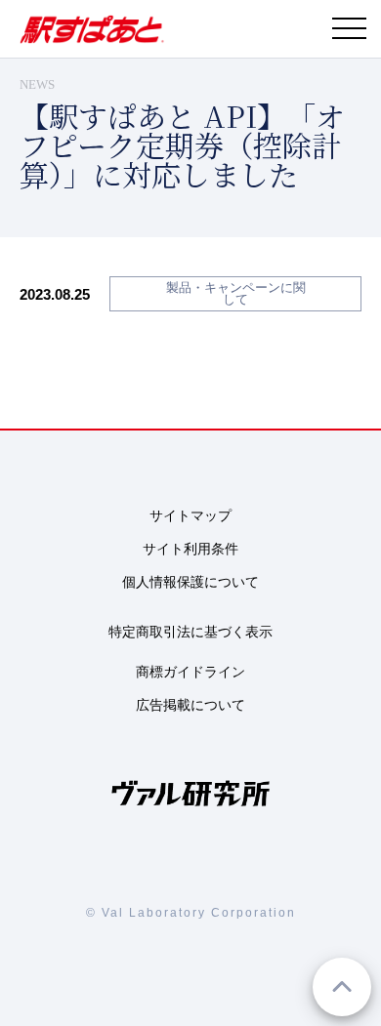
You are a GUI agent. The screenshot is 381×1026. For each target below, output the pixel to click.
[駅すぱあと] (92, 38)
